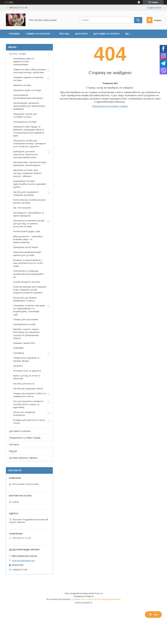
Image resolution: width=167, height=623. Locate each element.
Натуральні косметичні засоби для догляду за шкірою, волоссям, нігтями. (28, 223)
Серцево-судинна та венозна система (28, 79)
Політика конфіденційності (108, 599)
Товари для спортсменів (25, 319)
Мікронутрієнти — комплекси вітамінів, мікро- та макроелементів (28, 239)
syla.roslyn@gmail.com (23, 560)
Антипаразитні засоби (24, 324)
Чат (156, 614)
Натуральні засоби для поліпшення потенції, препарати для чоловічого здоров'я (29, 143)
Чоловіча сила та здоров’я (27, 370)
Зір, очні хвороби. (22, 207)
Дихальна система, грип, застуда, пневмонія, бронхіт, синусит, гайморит (27, 173)
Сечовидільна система (25, 122)
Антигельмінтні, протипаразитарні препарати (28, 96)
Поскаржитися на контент (82, 599)
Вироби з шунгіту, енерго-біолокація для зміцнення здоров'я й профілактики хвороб (26, 333)
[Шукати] (138, 20)
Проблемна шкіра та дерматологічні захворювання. (23, 61)
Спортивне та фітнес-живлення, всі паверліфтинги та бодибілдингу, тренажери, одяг (29, 310)
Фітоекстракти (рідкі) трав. (26, 231)
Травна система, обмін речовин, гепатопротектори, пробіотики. (29, 71)
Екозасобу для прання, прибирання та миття (25, 299)
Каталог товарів (17, 53)
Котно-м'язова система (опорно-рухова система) (29, 201)
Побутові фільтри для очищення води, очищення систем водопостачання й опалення (29, 290)
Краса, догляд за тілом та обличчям (26, 377)
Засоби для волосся (23, 383)
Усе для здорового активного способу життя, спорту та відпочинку (28, 404)
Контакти (81, 34)
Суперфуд (18, 353)
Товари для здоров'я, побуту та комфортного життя (29, 395)
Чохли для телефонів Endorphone (24, 413)
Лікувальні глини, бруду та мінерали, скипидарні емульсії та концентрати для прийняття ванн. (28, 131)
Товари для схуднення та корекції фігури (26, 359)
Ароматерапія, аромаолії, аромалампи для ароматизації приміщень (29, 106)
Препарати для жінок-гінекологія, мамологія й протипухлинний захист (25, 154)
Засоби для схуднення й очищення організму (25, 193)
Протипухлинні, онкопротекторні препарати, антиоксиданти (29, 163)
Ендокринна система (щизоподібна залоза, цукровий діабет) (29, 184)
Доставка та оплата (106, 34)
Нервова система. (22, 85)
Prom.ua (99, 593)
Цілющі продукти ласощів (26, 282)
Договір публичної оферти (23, 458)
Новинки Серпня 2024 (24, 343)
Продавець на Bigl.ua (83, 596)
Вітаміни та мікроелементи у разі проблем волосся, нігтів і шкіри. (28, 263)
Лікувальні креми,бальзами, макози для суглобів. (27, 253)
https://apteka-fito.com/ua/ (24, 556)
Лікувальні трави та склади (27, 90)
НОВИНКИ (18, 348)
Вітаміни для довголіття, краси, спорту (29, 421)
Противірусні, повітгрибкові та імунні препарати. (28, 214)
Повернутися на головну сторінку (110, 106)
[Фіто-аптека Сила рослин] (15, 25)
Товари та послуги (38, 34)
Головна (14, 34)
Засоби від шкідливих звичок (28, 388)
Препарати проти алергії (25, 247)
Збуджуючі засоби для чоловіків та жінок (25, 115)
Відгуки (13, 451)
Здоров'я (18, 366)
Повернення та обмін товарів (24, 437)
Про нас (64, 34)
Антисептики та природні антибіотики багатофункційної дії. (28, 274)
